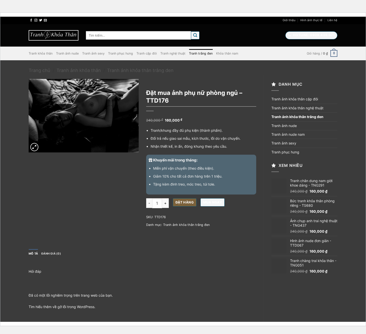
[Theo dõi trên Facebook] (31, 20)
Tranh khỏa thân (41, 53)
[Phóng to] (34, 147)
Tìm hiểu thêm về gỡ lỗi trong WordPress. (62, 307)
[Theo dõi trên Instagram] (35, 20)
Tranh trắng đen (201, 53)
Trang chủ (39, 70)
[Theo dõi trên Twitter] (40, 20)
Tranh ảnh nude (67, 53)
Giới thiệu (289, 20)
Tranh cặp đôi (146, 53)
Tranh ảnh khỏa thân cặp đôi (294, 99)
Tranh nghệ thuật (172, 53)
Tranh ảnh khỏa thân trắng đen (140, 70)
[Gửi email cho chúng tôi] (45, 20)
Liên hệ (332, 20)
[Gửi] (195, 35)
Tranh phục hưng (120, 53)
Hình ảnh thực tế (311, 20)
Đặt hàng (185, 202)
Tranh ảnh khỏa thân (79, 70)
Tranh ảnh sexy (93, 53)
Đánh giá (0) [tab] (51, 253)
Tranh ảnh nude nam (288, 134)
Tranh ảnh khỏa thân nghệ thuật (297, 108)
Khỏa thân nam (227, 53)
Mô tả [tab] (33, 253)
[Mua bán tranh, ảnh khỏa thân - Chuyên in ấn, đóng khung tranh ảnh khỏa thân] (53, 35)
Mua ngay (212, 202)
